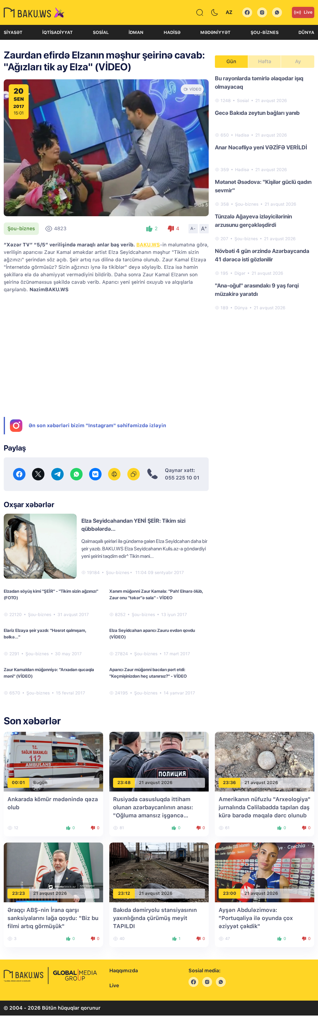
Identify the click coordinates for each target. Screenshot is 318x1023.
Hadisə (172, 32)
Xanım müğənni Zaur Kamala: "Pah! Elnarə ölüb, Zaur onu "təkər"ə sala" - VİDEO (156, 594)
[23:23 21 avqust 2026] (53, 872)
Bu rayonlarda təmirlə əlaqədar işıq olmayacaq (259, 82)
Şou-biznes (265, 32)
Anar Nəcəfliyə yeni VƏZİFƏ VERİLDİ (261, 147)
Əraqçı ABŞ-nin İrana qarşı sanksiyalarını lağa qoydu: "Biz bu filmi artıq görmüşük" (52, 918)
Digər (239, 273)
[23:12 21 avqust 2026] (159, 872)
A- (193, 228)
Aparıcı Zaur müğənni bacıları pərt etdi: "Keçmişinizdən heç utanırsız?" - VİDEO (148, 673)
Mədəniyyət (215, 32)
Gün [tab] (231, 61)
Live (308, 12)
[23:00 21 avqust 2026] (264, 872)
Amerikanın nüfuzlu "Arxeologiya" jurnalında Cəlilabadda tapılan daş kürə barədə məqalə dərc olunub (265, 807)
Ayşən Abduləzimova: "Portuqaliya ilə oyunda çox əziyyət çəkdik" (256, 918)
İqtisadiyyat (57, 32)
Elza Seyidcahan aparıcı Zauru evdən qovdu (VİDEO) (152, 633)
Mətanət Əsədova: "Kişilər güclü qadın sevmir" (263, 186)
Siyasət (13, 32)
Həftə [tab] (264, 61)
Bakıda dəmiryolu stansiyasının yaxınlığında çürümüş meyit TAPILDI (155, 918)
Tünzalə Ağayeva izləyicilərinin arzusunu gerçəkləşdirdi (253, 220)
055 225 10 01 (182, 478)
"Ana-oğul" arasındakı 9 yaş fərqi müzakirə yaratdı (257, 289)
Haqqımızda (123, 971)
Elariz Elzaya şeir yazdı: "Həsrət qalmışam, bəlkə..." (45, 633)
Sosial (101, 32)
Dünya (306, 32)
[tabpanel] (264, 192)
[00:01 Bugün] (53, 761)
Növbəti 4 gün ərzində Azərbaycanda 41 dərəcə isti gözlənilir (262, 255)
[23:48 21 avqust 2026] (159, 761)
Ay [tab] (298, 61)
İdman (136, 32)
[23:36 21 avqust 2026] (264, 761)
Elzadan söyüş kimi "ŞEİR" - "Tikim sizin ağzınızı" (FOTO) (51, 594)
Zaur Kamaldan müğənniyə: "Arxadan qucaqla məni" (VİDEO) (49, 673)
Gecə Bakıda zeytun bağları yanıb (257, 113)
